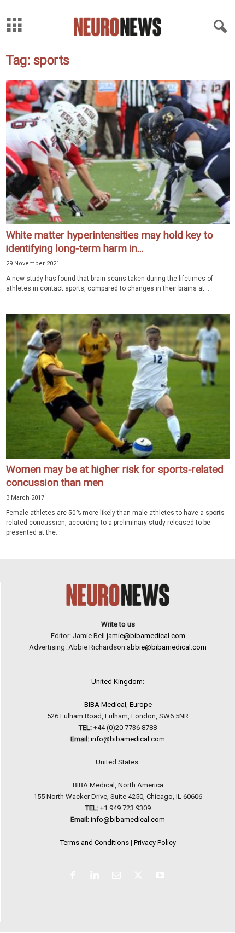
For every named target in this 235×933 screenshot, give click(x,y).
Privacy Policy (155, 842)
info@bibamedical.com (128, 739)
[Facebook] (75, 876)
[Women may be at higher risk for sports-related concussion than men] (118, 386)
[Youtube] (161, 876)
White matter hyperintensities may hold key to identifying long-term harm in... (109, 241)
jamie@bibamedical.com (146, 635)
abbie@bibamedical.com (167, 647)
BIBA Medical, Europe (118, 704)
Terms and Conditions (94, 842)
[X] (140, 876)
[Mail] (119, 876)
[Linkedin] (97, 876)
